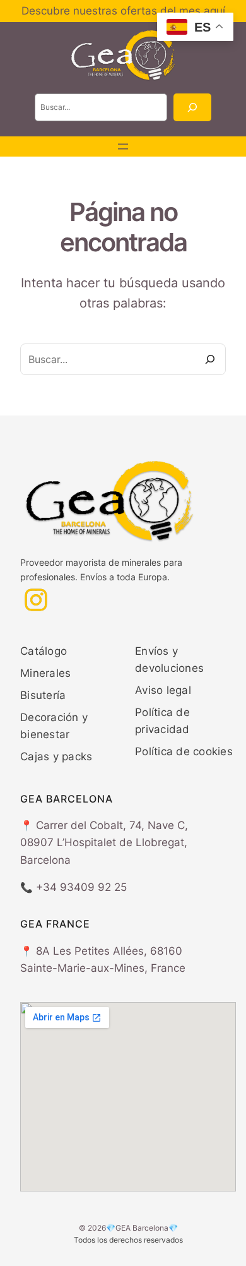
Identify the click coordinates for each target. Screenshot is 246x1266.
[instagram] (36, 600)
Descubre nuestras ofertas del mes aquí (123, 10)
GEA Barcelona (141, 1228)
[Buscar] (192, 107)
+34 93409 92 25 (81, 887)
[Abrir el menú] (123, 146)
